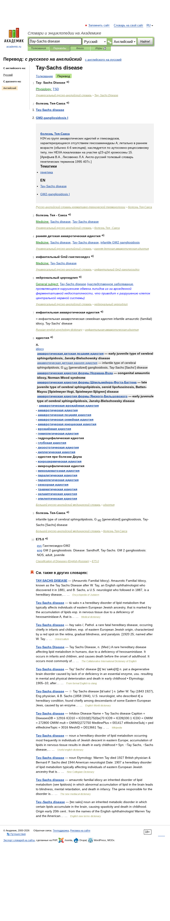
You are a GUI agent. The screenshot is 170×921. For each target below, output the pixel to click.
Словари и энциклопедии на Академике (64, 33)
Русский (8, 74)
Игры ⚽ (100, 48)
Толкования (38, 48)
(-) (62, 561)
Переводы (59, 48)
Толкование (44, 76)
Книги (80, 48)
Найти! (145, 41)
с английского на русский (103, 59)
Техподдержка (61, 830)
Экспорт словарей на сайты (19, 840)
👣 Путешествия (16, 834)
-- (80, 207)
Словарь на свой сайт (128, 25)
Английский (9, 88)
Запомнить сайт (99, 25)
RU (149, 25)
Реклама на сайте (80, 830)
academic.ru (13, 46)
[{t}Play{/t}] (68, 82)
